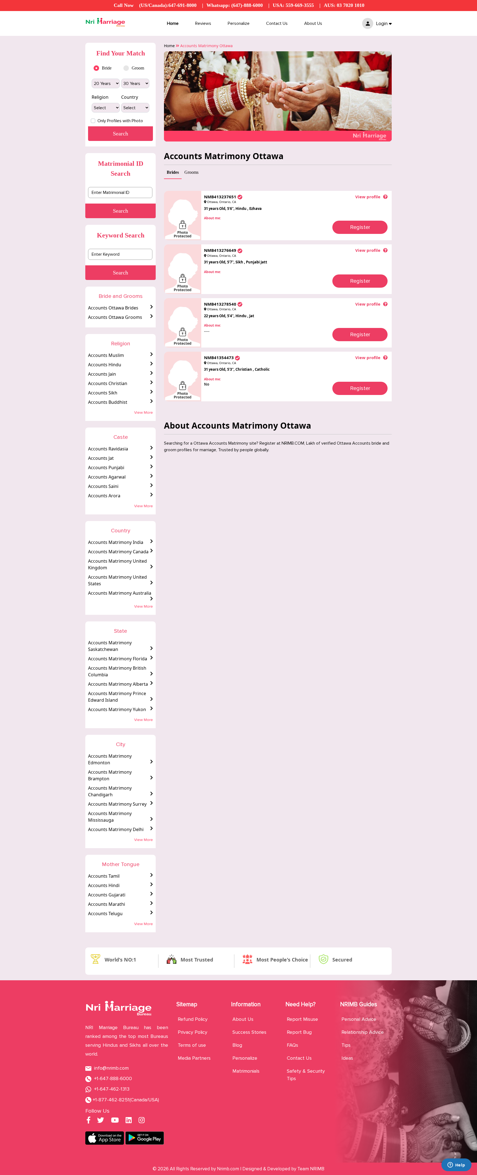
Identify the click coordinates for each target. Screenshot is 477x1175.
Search (120, 211)
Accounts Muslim (106, 355)
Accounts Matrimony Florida (117, 659)
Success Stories (249, 1032)
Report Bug (299, 1032)
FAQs (292, 1045)
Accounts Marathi (106, 904)
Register (360, 227)
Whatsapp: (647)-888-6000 (234, 5)
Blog (237, 1045)
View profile (367, 196)
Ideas (347, 1058)
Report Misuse (302, 1019)
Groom (138, 68)
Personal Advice (358, 1019)
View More (143, 412)
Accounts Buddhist (107, 402)
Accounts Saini (103, 486)
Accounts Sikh (102, 393)
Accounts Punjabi (106, 467)
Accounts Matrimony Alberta (118, 684)
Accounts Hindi (104, 885)
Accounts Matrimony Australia (119, 593)
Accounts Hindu (104, 365)
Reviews (203, 23)
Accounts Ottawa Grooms (115, 317)
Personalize (239, 23)
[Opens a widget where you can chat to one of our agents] (456, 1165)
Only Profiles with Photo (120, 121)
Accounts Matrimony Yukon (117, 709)
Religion (100, 97)
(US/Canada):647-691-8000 (168, 5)
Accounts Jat (101, 458)
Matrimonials (245, 1071)
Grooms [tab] (191, 172)
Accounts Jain (102, 374)
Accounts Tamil (104, 876)
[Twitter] (100, 1121)
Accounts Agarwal (107, 477)
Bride (107, 68)
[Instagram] (141, 1121)
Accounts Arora (104, 496)
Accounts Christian (107, 383)
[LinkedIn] (128, 1121)
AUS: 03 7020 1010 (344, 5)
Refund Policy (193, 1019)
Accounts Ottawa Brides (113, 308)
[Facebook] (88, 1121)
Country (129, 97)
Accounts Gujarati (106, 895)
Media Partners (194, 1058)
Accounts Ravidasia (108, 449)
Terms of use (192, 1045)
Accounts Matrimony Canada (118, 552)
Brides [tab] (173, 172)
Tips (346, 1045)
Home (173, 23)
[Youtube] (114, 1121)
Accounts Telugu (105, 913)
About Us (313, 23)
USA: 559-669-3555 (293, 5)
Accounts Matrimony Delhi (116, 829)
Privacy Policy (192, 1032)
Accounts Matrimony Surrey (117, 804)
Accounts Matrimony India (115, 542)
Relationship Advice (362, 1032)
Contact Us (277, 23)
